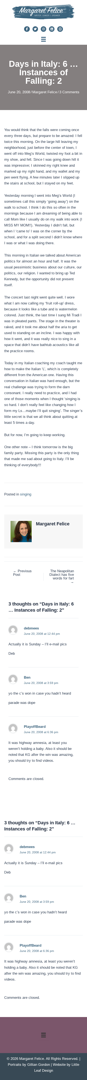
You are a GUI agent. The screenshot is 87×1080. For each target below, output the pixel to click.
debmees (31, 628)
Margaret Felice (44, 92)
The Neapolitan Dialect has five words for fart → (61, 576)
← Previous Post (22, 572)
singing (25, 494)
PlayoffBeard (35, 727)
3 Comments (69, 92)
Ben (27, 677)
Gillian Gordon (38, 1065)
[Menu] (43, 39)
